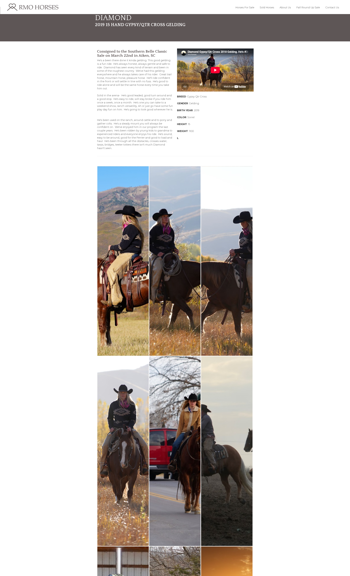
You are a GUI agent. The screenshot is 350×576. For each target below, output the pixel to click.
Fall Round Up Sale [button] (308, 7)
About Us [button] (285, 7)
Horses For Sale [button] (244, 7)
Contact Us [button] (332, 7)
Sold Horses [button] (267, 7)
